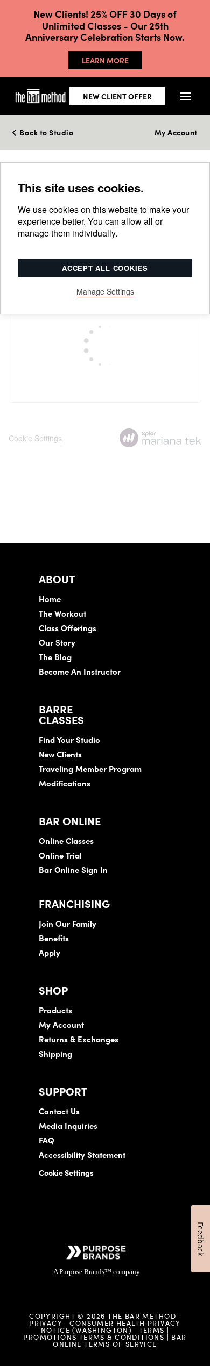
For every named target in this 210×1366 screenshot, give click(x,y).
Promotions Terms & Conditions (94, 1336)
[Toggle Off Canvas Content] (185, 95)
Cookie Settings (66, 1172)
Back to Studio (45, 132)
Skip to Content (120, 40)
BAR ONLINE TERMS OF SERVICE (119, 1340)
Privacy (45, 1322)
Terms (152, 1329)
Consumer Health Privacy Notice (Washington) (111, 1326)
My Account (176, 132)
